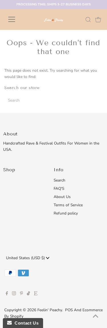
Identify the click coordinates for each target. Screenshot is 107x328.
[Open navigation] (16, 19)
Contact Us (25, 323)
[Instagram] (14, 294)
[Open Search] (88, 19)
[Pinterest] (22, 294)
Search (59, 180)
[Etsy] (36, 294)
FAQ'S (59, 188)
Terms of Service (68, 205)
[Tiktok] (28, 294)
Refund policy (66, 213)
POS (69, 310)
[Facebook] (6, 294)
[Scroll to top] (95, 316)
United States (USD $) (26, 258)
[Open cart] (98, 19)
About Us (62, 196)
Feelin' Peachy (49, 310)
